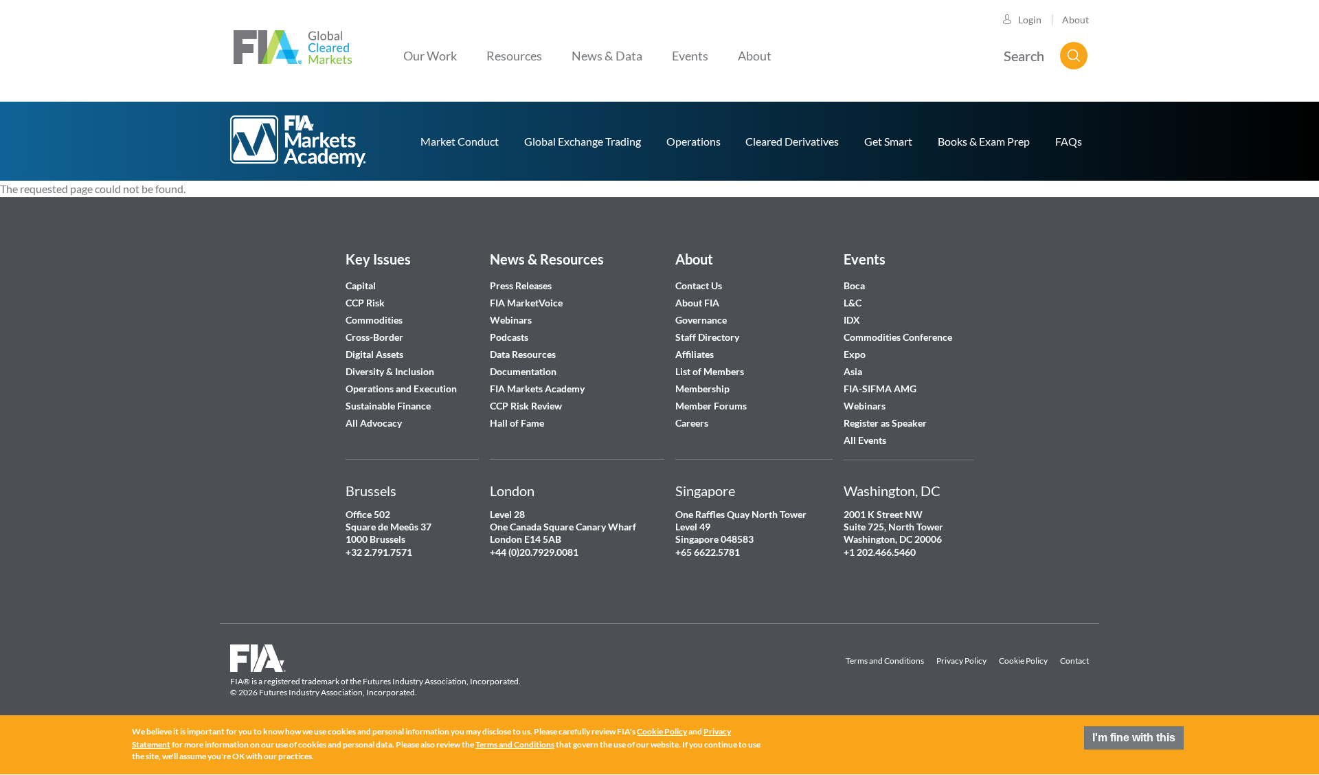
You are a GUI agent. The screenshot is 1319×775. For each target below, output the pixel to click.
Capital (361, 285)
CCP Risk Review (526, 406)
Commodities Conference (898, 337)
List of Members (709, 371)
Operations (693, 141)
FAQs (1068, 141)
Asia (853, 371)
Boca (854, 285)
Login (1029, 19)
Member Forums (711, 406)
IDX (852, 320)
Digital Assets (374, 354)
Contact (1074, 660)
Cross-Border (375, 337)
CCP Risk (365, 302)
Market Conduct (459, 141)
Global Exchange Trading (582, 141)
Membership (702, 388)
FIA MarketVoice (526, 302)
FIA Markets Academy (537, 388)
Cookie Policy (1023, 660)
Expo (855, 354)
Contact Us (698, 285)
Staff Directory (707, 337)
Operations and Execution (401, 388)
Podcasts (509, 337)
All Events (865, 440)
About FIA (697, 302)
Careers (691, 423)
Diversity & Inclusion (390, 371)
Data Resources (523, 354)
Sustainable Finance (388, 406)
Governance (701, 320)
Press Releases (521, 285)
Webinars (511, 320)
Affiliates (694, 354)
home (299, 141)
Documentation (524, 371)
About (1075, 19)
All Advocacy (374, 423)
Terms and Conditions (885, 660)
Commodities (374, 320)
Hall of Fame (517, 423)
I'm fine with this (1133, 737)
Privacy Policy (961, 660)
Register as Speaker (885, 423)
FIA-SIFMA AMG (880, 388)
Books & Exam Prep (984, 141)
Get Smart (888, 141)
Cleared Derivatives (792, 141)
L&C (852, 302)
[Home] (292, 45)
